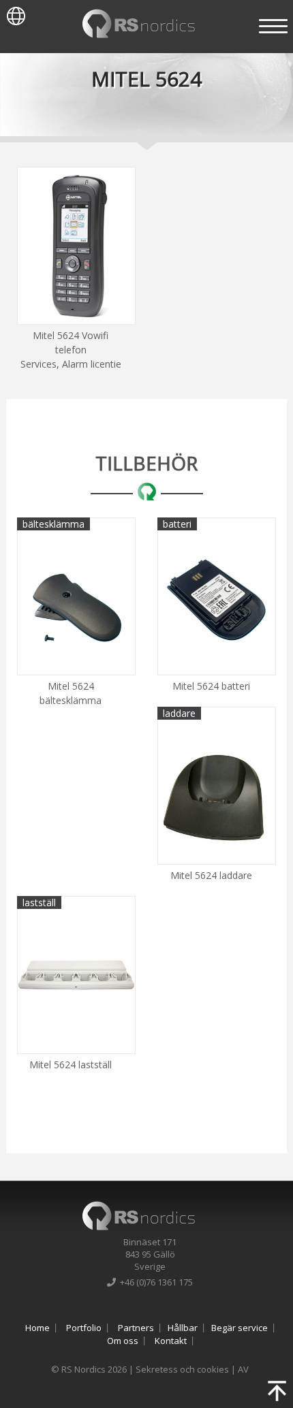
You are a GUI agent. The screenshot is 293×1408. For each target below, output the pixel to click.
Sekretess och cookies (182, 1369)
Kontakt (171, 1340)
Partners (136, 1328)
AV (243, 1369)
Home (37, 1328)
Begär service (239, 1328)
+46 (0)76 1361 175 (154, 1282)
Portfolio (84, 1328)
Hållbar (183, 1328)
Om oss (122, 1340)
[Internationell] (12, 13)
